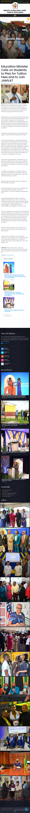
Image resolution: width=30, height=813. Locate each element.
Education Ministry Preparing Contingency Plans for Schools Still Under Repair (14, 294)
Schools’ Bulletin (6, 496)
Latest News (18, 42)
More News (7, 315)
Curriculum (5, 491)
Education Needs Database (9, 493)
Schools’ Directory (7, 490)
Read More (6, 343)
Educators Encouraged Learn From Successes (14, 310)
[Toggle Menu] (15, 15)
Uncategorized (10, 255)
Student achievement (7, 494)
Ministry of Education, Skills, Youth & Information (15, 11)
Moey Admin (17, 83)
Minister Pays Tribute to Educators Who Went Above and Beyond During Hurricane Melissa (14, 276)
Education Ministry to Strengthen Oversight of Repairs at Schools (14, 480)
